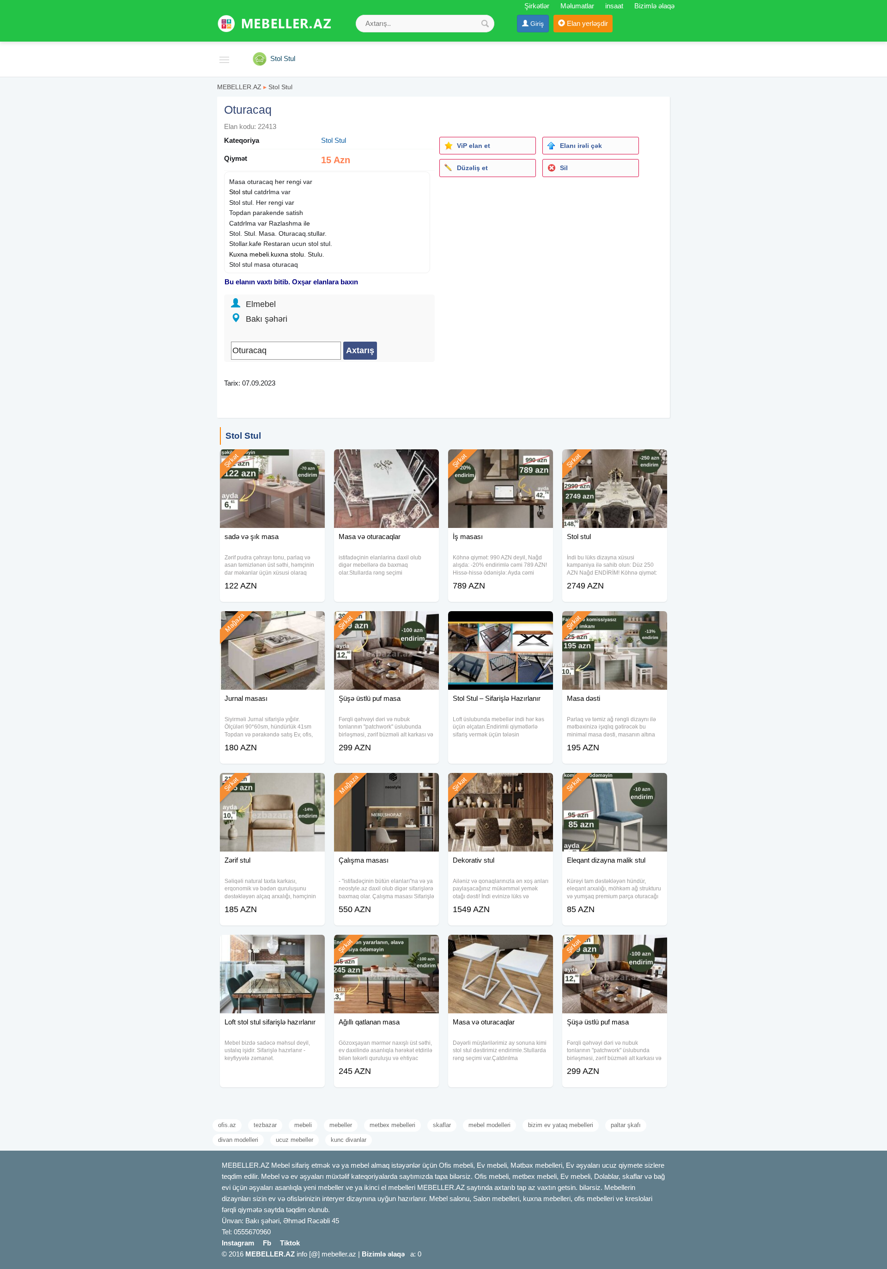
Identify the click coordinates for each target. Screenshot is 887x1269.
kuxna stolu (287, 254)
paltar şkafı (626, 1125)
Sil (564, 168)
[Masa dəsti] (614, 622)
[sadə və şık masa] (272, 460)
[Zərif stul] (272, 784)
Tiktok (290, 1243)
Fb (267, 1243)
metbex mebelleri (392, 1125)
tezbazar (265, 1125)
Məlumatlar (577, 6)
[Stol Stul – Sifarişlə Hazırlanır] (500, 622)
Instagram (238, 1243)
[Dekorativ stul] (500, 784)
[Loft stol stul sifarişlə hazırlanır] (272, 946)
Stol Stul (280, 87)
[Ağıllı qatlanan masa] (386, 946)
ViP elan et (473, 145)
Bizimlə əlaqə (654, 6)
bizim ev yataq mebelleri (560, 1125)
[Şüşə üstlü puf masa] (386, 622)
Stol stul (240, 192)
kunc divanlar (348, 1139)
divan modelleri (238, 1139)
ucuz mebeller (294, 1139)
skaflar (442, 1125)
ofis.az (227, 1125)
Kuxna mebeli (249, 254)
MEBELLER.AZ (239, 87)
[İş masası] (500, 460)
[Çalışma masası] (386, 784)
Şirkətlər (536, 6)
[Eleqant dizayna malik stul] (614, 784)
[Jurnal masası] (272, 622)
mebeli (303, 1125)
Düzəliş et (472, 168)
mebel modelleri (489, 1125)
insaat (614, 6)
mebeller (340, 1125)
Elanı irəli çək (581, 145)
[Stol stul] (614, 460)
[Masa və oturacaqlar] (386, 460)
